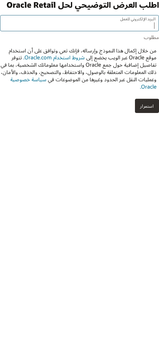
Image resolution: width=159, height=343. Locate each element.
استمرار (147, 106)
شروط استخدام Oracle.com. (53, 57)
